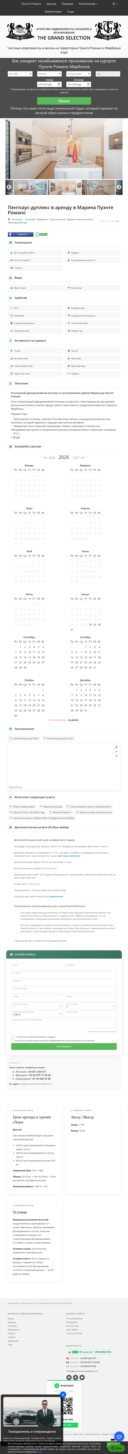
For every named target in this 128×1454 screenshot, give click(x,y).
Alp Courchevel (72, 1326)
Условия (50, 1037)
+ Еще (15, 437)
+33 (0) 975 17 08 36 (89, 1362)
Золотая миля (58, 219)
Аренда (51, 3)
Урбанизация (53, 11)
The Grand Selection (74, 1319)
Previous (8, 187)
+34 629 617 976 (88, 1366)
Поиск (64, 100)
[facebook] (69, 1377)
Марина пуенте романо (80, 219)
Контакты (114, 1434)
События (11, 1337)
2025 (52, 458)
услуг (63, 890)
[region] (64, 766)
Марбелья (43, 219)
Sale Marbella (71, 1322)
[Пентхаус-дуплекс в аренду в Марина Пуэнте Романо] (64, 149)
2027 (76, 458)
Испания (30, 219)
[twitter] (75, 1377)
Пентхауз (17, 219)
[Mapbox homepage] (15, 787)
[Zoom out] (116, 751)
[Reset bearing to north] (116, 756)
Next (119, 187)
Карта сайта (78, 1434)
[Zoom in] (116, 747)
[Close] (63, 1395)
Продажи (67, 3)
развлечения (56, 896)
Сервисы (11, 1333)
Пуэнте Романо (31, 3)
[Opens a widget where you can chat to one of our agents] (116, 1448)
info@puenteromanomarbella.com (36, 1083)
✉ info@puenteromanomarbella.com (82, 1371)
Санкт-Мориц (72, 1330)
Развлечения (87, 3)
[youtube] (82, 1377)
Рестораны (12, 1326)
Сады (70, 11)
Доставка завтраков (69, 855)
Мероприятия (14, 1330)
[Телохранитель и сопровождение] (32, 1411)
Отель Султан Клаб (74, 1333)
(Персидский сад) (17, 222)
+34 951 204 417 (87, 1358)
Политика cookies (93, 1434)
